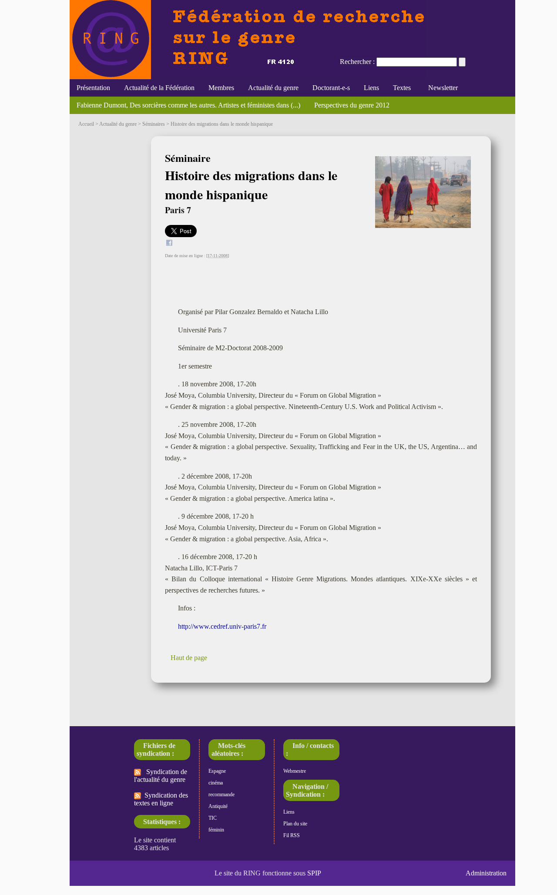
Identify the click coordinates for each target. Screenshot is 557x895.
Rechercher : (357, 61)
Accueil (86, 124)
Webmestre (294, 771)
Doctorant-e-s (331, 87)
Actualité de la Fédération (159, 87)
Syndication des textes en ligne (161, 799)
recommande (221, 794)
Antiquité (218, 806)
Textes (402, 87)
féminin (216, 830)
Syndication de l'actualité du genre (160, 775)
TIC (212, 818)
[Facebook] (169, 244)
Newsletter (441, 87)
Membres (221, 87)
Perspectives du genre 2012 (351, 105)
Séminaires (153, 124)
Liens (371, 87)
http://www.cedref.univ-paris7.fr (222, 626)
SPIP (314, 873)
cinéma (215, 783)
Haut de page (189, 657)
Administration (486, 873)
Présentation (93, 87)
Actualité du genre (273, 87)
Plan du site (295, 824)
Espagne (217, 771)
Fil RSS (291, 835)
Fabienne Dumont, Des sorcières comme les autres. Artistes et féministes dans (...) (188, 105)
